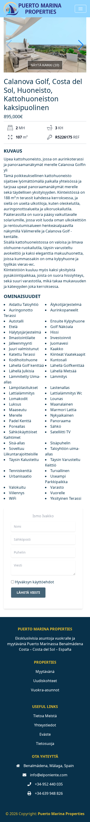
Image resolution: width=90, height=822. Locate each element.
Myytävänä (45, 671)
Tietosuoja (45, 743)
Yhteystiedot (45, 725)
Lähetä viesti (28, 592)
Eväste (45, 734)
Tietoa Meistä (45, 715)
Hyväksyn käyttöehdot (34, 581)
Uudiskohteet (45, 680)
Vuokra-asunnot (45, 690)
